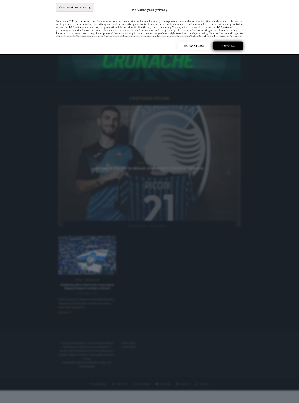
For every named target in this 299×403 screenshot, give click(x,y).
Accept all (228, 45)
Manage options (194, 45)
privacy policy (210, 36)
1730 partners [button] (77, 21)
